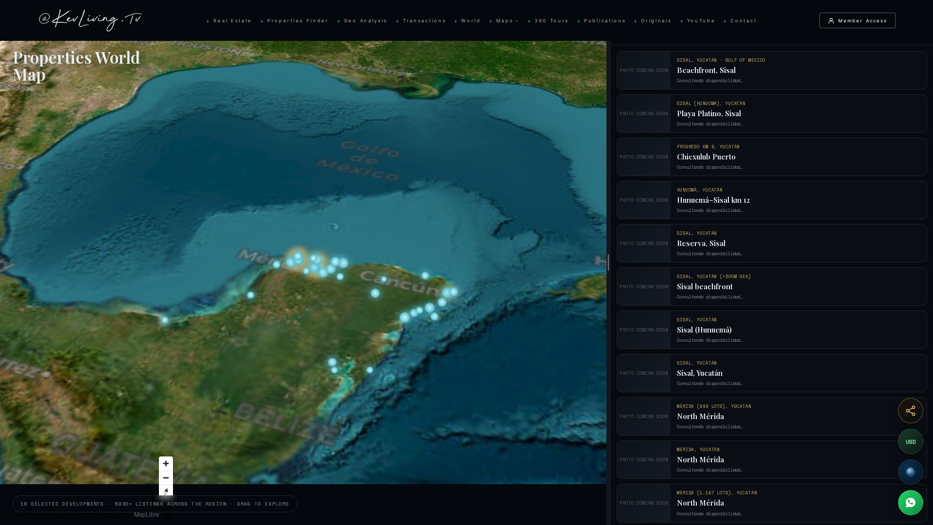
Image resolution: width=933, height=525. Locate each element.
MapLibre (146, 514)
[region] (303, 262)
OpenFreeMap (183, 514)
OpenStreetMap (298, 514)
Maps (507, 20)
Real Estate (232, 20)
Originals (656, 20)
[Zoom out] (325, 478)
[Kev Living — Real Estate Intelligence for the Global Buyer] (90, 20)
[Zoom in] (325, 463)
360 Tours (552, 20)
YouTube (701, 20)
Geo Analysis (366, 20)
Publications (605, 20)
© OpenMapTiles (226, 514)
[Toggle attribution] (326, 514)
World (471, 20)
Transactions (424, 20)
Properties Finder (298, 20)
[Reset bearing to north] (325, 492)
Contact (743, 20)
